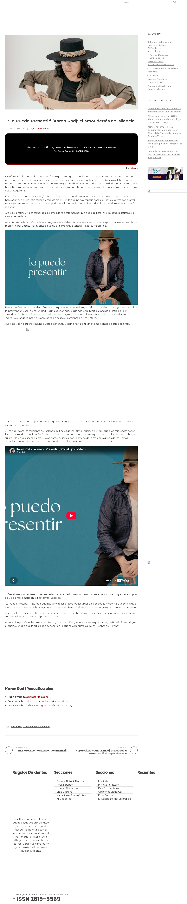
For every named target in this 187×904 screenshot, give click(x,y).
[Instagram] (24, 861)
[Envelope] (16, 870)
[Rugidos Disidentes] (38, 12)
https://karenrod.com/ (36, 696)
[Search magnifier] (175, 2)
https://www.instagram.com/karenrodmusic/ (46, 705)
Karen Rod (16, 726)
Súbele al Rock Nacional (36, 726)
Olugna (134, 168)
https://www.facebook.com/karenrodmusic (46, 701)
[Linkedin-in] (32, 861)
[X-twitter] (16, 861)
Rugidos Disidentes (39, 128)
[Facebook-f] (39, 861)
